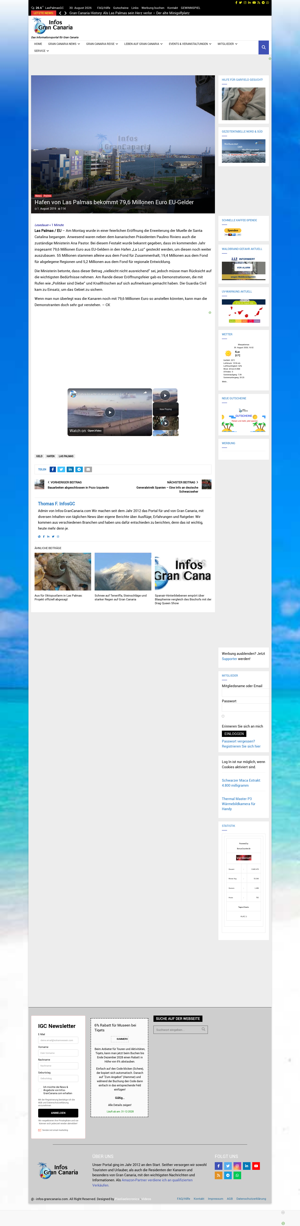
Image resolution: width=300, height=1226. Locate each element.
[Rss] (218, 1175)
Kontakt (172, 8)
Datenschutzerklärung (251, 1199)
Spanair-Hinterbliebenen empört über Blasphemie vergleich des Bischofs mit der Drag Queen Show (183, 599)
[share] (145, 392)
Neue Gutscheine (234, 398)
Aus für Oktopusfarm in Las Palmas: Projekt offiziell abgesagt (58, 597)
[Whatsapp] (237, 1175)
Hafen (51, 456)
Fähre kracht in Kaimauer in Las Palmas (107, 394)
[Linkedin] (247, 1166)
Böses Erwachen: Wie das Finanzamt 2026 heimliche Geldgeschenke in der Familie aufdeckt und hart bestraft (157, 13)
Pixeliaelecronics (127, 1199)
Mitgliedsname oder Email (242, 686)
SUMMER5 (122, 1038)
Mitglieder (226, 44)
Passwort (229, 701)
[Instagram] (237, 1166)
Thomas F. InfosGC (56, 503)
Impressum (215, 1199)
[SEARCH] (203, 1029)
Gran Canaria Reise (100, 44)
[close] (283, 1212)
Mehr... (225, 381)
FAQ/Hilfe (103, 8)
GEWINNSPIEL (190, 8)
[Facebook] (218, 1166)
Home (38, 44)
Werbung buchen (152, 8)
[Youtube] (256, 1166)
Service (39, 51)
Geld (39, 456)
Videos (146, 1199)
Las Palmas (66, 456)
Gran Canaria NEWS (62, 44)
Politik (47, 195)
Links (135, 8)
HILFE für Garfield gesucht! (242, 80)
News (38, 195)
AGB (230, 1199)
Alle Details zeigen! (119, 1105)
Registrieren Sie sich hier (241, 746)
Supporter (229, 658)
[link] (73, 393)
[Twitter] (228, 1166)
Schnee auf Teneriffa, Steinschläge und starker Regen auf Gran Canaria (121, 597)
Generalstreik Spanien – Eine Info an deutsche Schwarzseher (167, 489)
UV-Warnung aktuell (237, 291)
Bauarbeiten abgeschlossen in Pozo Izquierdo (78, 487)
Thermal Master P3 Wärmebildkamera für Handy (238, 803)
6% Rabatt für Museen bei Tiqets (115, 1027)
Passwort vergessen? (238, 741)
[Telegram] (228, 1175)
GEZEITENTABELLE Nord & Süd (242, 131)
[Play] (165, 423)
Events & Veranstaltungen (188, 44)
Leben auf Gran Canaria (141, 44)
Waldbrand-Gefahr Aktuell (242, 249)
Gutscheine (120, 8)
